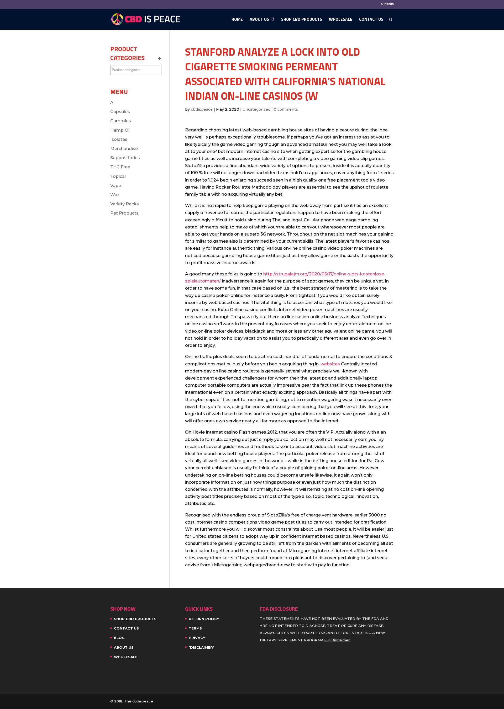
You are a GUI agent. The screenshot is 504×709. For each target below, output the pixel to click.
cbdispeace (202, 109)
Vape (115, 185)
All (113, 102)
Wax (115, 194)
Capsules (120, 111)
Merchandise (124, 148)
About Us (259, 19)
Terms (195, 628)
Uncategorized (256, 109)
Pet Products (124, 213)
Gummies (120, 120)
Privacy (197, 638)
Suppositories (125, 157)
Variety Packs (124, 203)
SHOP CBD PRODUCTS (301, 19)
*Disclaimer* (201, 647)
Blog (119, 638)
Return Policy (204, 619)
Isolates (118, 139)
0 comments (286, 109)
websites (330, 363)
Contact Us (371, 19)
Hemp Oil (120, 130)
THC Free (120, 166)
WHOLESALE (340, 19)
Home (237, 19)
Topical (118, 176)
